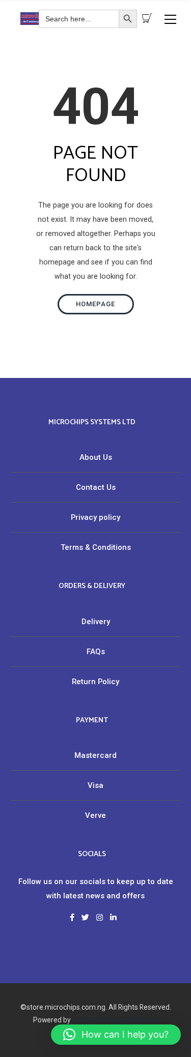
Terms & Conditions (96, 547)
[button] (116, 1034)
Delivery (95, 621)
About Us (95, 457)
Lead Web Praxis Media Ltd (115, 1020)
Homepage (95, 304)
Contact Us (96, 487)
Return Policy (95, 681)
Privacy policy (95, 517)
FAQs (96, 651)
